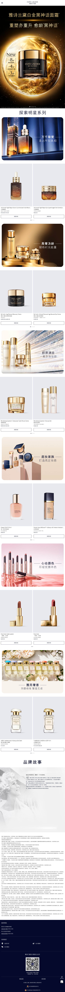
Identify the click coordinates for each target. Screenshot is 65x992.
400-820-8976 (4, 933)
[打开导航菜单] (2, 3)
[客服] (62, 982)
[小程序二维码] (62, 977)
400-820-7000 (4, 929)
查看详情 (16, 216)
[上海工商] (27, 986)
